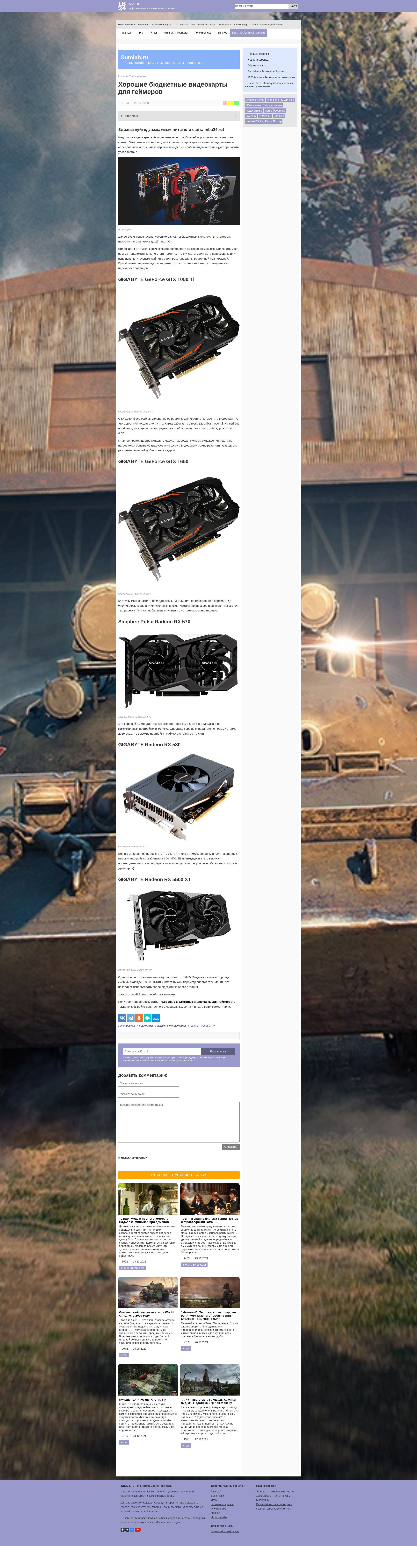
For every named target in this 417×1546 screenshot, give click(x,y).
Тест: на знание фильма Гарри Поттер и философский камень (209, 1220)
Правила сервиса (258, 53)
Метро (268, 110)
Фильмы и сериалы (176, 32)
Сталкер (279, 116)
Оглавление (129, 116)
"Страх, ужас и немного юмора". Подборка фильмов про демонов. (144, 1220)
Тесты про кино (272, 105)
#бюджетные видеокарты (170, 1025)
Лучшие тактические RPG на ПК (142, 1399)
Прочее (222, 32)
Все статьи (217, 1495)
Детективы (265, 116)
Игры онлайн (219, 1517)
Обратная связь (257, 65)
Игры (153, 32)
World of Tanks (254, 121)
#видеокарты (145, 1025)
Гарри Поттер (273, 121)
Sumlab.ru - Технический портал (266, 71)
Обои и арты (253, 105)
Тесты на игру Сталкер (280, 100)
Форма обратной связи (225, 1531)
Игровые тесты (255, 100)
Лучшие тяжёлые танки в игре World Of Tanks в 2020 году (146, 1314)
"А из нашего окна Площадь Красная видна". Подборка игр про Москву (208, 1401)
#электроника (126, 1025)
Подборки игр (254, 110)
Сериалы (280, 110)
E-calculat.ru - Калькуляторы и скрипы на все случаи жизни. (251, 24)
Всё (140, 32)
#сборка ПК (208, 1025)
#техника (193, 1025)
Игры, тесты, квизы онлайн (248, 32)
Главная (125, 32)
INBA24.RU (134, 4)
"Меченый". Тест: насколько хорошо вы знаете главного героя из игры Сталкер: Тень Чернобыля (208, 1315)
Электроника (202, 32)
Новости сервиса (257, 59)
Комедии (251, 116)
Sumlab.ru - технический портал (155, 24)
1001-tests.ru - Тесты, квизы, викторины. (195, 24)
